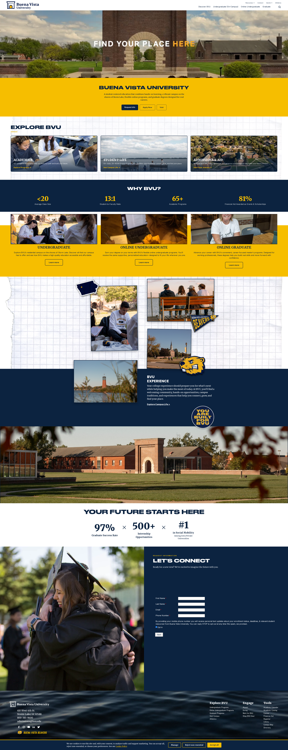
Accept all (214, 745)
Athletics (278, 3)
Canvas (266, 713)
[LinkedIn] (33, 727)
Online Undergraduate (250, 7)
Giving (245, 710)
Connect (260, 3)
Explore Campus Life (158, 404)
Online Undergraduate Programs (222, 710)
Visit (161, 107)
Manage (174, 745)
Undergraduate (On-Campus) (225, 7)
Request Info (129, 107)
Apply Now (147, 107)
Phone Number (162, 615)
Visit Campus (214, 716)
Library (266, 722)
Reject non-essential (194, 745)
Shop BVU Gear (249, 716)
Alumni (268, 3)
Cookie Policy (121, 746)
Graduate (266, 7)
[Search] (279, 7)
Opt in (160, 627)
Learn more (54, 262)
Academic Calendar (271, 707)
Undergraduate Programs (219, 707)
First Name (160, 598)
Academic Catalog (270, 710)
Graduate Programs (217, 713)
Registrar (267, 719)
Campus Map (268, 725)
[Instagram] (23, 727)
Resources (249, 3)
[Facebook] (18, 727)
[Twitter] (38, 727)
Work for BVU (248, 713)
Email (158, 610)
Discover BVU (204, 7)
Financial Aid (268, 716)
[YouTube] (28, 727)
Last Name (160, 604)
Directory (267, 728)
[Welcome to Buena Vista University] (22, 5)
